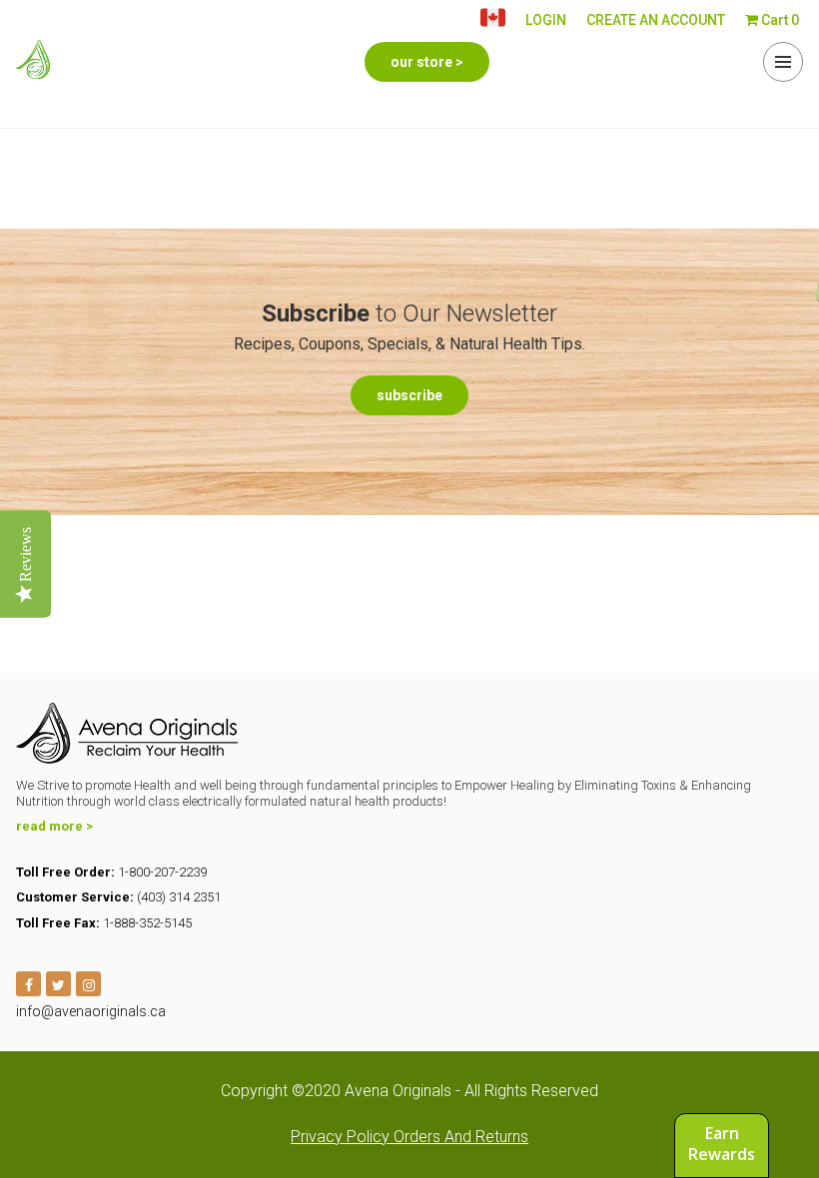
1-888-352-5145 (147, 922)
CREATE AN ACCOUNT (655, 20)
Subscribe (409, 395)
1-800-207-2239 (162, 872)
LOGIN (545, 20)
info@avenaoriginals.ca (91, 1011)
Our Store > (427, 62)
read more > (54, 826)
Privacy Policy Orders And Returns (409, 1136)
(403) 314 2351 (179, 896)
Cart (778, 20)
